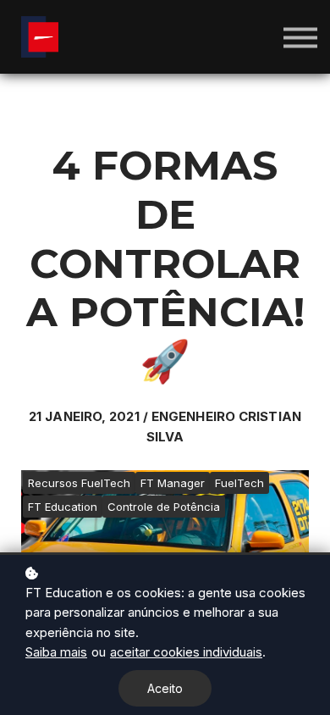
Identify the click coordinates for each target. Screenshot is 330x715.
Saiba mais (56, 652)
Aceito (165, 688)
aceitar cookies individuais (186, 652)
